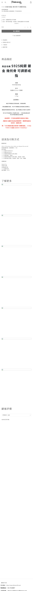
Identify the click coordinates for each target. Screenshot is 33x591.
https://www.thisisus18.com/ (13, 585)
